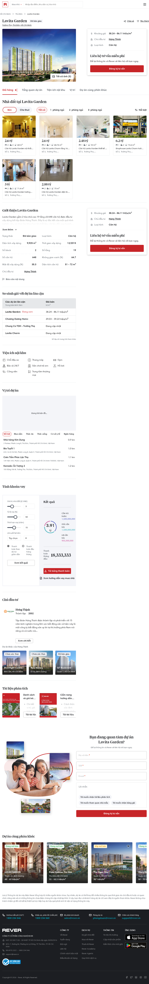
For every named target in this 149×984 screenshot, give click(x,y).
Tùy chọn (13, 538)
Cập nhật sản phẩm (112, 939)
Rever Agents (87, 953)
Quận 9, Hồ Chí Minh (103, 876)
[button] (129, 21)
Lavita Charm (12, 333)
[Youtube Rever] (145, 977)
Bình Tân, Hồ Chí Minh (13, 671)
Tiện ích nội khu (56, 90)
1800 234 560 (42, 918)
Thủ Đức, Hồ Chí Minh (58, 876)
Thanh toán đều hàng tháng (30, 550)
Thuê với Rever (88, 944)
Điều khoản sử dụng (68, 958)
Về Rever (64, 935)
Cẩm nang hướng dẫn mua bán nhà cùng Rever (67, 696)
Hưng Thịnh (115, 39)
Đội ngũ (63, 944)
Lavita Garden (33, 14)
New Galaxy (37, 667)
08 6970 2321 (11, 950)
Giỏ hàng (7, 90)
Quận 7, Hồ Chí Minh (66, 671)
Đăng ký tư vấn (117, 68)
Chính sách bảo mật (69, 953)
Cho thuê (25, 110)
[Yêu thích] (31, 120)
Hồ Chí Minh (5, 14)
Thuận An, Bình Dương (14, 876)
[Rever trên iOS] (136, 937)
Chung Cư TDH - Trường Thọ (20, 326)
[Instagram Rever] (140, 977)
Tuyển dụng (65, 939)
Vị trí (72, 90)
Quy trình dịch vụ (89, 958)
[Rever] (29, 930)
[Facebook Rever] (126, 977)
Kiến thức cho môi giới (113, 944)
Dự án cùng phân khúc (93, 90)
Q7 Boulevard (64, 667)
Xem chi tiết (24, 640)
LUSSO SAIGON (13, 872)
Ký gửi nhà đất (88, 935)
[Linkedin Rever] (136, 977)
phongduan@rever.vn (104, 918)
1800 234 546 (13, 918)
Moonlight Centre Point (13, 667)
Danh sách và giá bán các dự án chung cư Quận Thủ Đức (29, 696)
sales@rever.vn (72, 918)
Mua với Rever (88, 939)
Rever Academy (88, 948)
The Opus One (101, 872)
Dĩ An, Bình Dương (38, 671)
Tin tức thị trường (110, 935)
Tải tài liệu (31, 714)
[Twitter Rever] (131, 977)
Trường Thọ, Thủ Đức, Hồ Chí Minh (17, 25)
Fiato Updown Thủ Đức (60, 872)
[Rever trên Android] (136, 945)
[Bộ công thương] (11, 962)
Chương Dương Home (16, 319)
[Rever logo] (5, 4)
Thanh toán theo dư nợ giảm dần (15, 550)
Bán (10, 110)
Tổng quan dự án (32, 90)
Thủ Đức (19, 14)
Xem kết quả (21, 562)
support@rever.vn (131, 918)
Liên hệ (63, 948)
